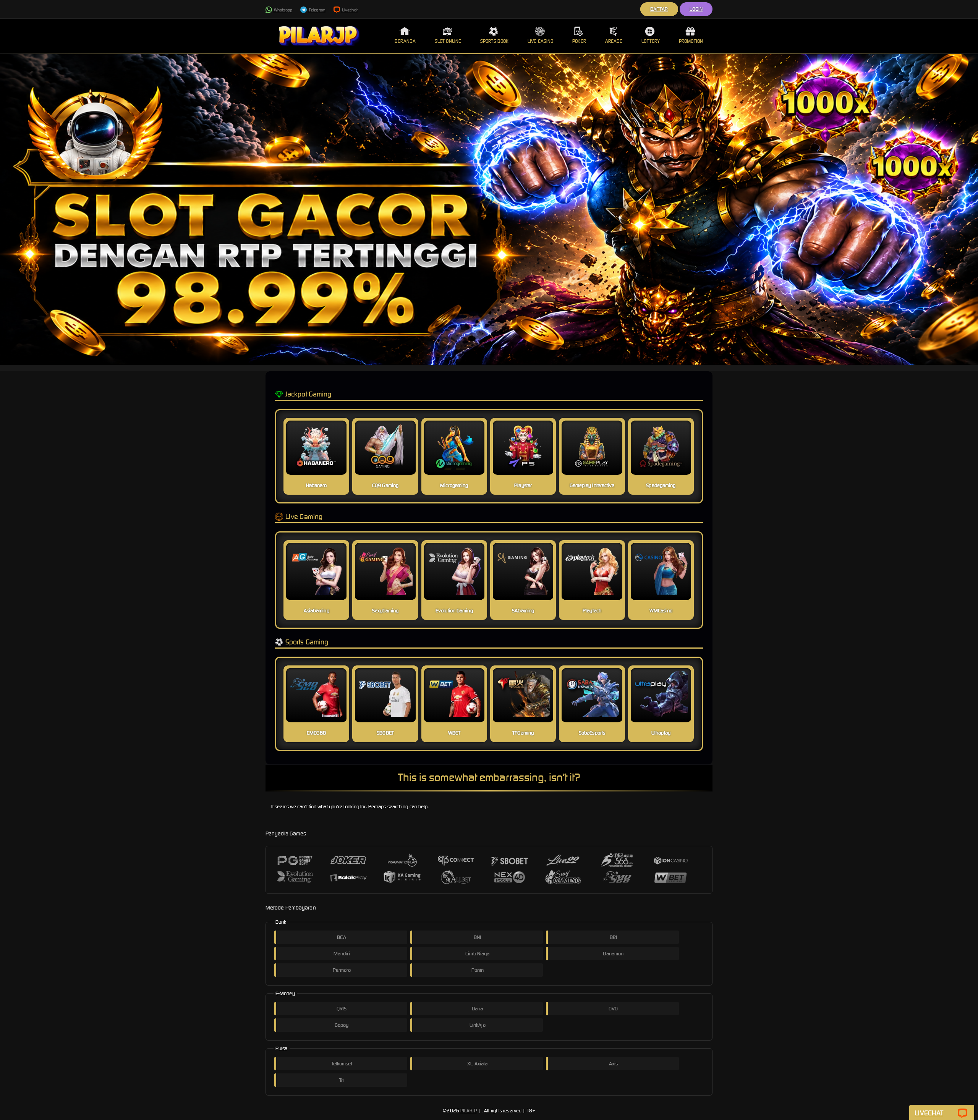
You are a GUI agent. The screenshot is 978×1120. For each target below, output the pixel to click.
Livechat (349, 10)
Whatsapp (282, 10)
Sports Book (494, 41)
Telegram (316, 10)
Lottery (650, 41)
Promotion (691, 41)
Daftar (659, 9)
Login (696, 9)
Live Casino (540, 41)
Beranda (405, 41)
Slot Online (448, 41)
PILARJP (468, 1111)
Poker (579, 41)
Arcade (614, 41)
